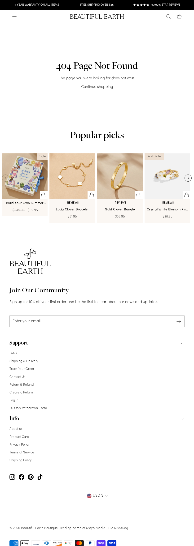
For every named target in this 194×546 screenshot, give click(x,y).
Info (14, 419)
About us (15, 429)
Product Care (19, 437)
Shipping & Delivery (23, 361)
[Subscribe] (179, 321)
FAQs (13, 353)
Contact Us (17, 377)
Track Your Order (21, 369)
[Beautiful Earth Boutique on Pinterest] (31, 477)
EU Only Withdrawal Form (28, 408)
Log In (13, 400)
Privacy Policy (19, 444)
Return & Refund (21, 384)
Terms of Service (21, 452)
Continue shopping (97, 87)
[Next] (188, 178)
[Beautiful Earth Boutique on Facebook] (21, 477)
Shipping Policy (20, 460)
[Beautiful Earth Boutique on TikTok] (40, 477)
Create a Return (21, 392)
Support (18, 343)
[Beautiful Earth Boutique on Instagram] (12, 477)
